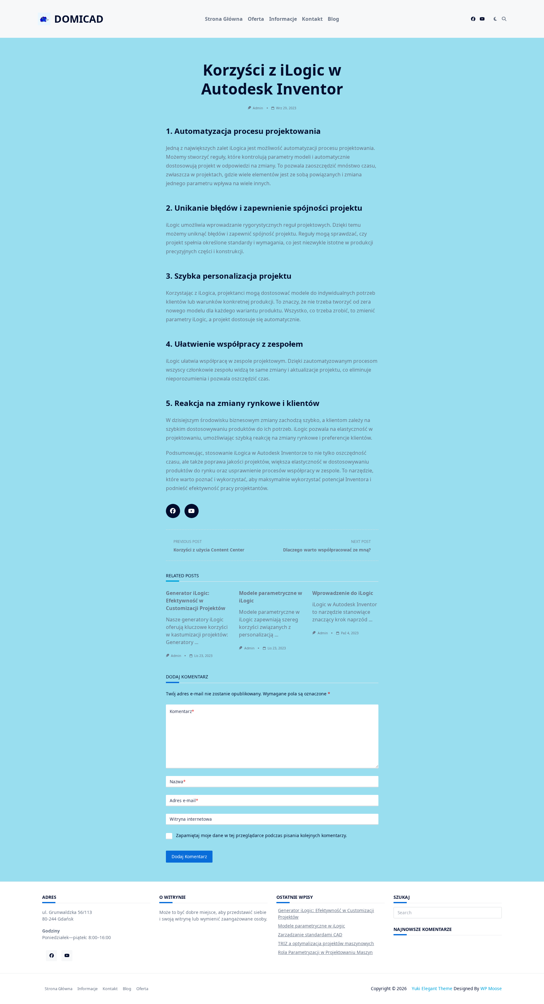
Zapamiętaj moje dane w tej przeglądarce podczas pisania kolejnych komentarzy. (261, 835)
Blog (333, 18)
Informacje (283, 18)
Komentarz (182, 711)
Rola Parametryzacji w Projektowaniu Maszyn (325, 952)
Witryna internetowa (191, 819)
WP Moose (491, 988)
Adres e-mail (184, 800)
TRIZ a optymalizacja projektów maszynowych (326, 943)
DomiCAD (79, 19)
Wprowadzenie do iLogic (342, 593)
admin (258, 108)
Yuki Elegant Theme (432, 988)
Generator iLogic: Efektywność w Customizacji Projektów (195, 601)
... (196, 642)
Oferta (256, 18)
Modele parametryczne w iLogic (311, 926)
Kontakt (312, 18)
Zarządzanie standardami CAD (310, 935)
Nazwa (177, 781)
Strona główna (224, 18)
